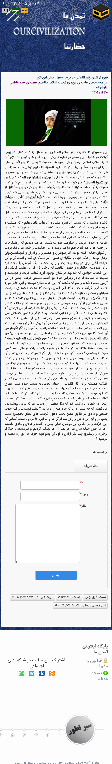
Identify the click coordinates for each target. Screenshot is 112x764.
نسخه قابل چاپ (95, 597)
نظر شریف (90, 466)
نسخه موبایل (99, 676)
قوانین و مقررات (97, 664)
